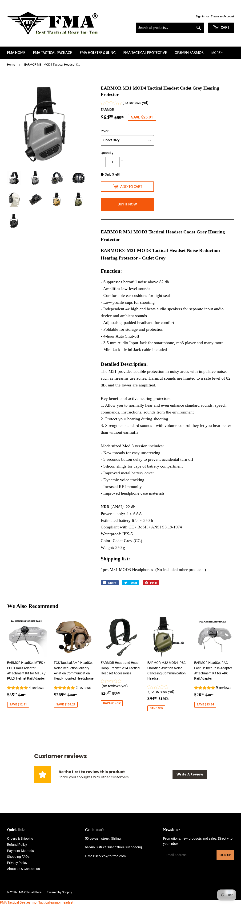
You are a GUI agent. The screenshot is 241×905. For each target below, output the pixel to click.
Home (11, 64)
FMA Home (16, 53)
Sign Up (225, 855)
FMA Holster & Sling (98, 53)
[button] (125, 103)
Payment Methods (20, 851)
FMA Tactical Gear (13, 902)
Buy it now (127, 204)
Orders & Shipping (20, 838)
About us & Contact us (23, 869)
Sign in (200, 16)
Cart (224, 27)
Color (104, 131)
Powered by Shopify (59, 892)
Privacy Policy (17, 863)
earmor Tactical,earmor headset (50, 902)
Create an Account (222, 16)
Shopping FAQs (18, 856)
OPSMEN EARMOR (189, 53)
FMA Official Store (29, 892)
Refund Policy (17, 844)
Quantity (107, 153)
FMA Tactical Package (52, 53)
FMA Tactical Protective (145, 53)
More (216, 53)
